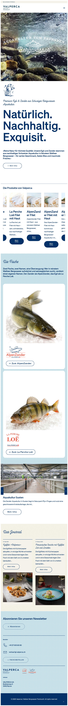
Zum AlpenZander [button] (22, 364)
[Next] (66, 495)
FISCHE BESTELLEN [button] (17, 660)
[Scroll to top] (63, 701)
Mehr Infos (17, 237)
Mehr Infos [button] (13, 166)
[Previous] (2, 495)
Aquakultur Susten (13, 497)
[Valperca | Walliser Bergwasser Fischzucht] (11, 7)
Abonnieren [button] (15, 626)
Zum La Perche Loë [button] (22, 452)
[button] (64, 8)
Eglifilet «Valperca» (12, 545)
